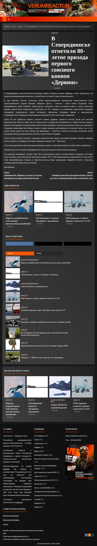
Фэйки (36, 507)
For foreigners (39, 436)
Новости (54, 33)
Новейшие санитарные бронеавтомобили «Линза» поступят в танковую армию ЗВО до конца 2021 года (71, 175)
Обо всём (38, 484)
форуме (6, 469)
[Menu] (9, 19)
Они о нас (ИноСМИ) (42, 488)
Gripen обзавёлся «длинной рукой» (34, 286)
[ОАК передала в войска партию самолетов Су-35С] (78, 201)
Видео (36, 451)
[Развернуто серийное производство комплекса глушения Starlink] (13, 321)
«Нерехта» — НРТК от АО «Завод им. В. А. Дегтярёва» (42, 358)
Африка (37, 447)
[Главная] (4, 19)
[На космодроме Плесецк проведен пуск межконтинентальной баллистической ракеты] (13, 332)
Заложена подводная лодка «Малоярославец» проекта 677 (43, 310)
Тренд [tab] (39, 253)
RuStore (19, 502)
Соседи (37, 499)
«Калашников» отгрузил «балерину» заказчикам (39, 275)
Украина (37, 503)
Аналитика (38, 444)
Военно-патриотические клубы (46, 459)
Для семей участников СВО (45, 472)
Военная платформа (11, 520)
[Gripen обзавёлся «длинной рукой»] (13, 285)
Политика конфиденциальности (15, 536)
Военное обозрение (11, 516)
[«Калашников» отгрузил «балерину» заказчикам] (48, 201)
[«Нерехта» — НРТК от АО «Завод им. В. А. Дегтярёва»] (13, 356)
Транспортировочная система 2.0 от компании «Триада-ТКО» (45, 346)
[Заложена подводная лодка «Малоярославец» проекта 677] (13, 309)
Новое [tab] (10, 253)
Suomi (36, 440)
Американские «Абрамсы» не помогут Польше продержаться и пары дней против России (23, 175)
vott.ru (5, 524)
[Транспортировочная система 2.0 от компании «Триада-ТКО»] (13, 344)
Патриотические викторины (45, 492)
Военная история (41, 455)
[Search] (93, 19)
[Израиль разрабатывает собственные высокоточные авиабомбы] (18, 201)
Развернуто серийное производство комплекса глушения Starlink (46, 322)
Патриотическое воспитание (46, 496)
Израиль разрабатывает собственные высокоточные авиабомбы (46, 263)
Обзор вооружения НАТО (30, 260)
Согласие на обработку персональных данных (21, 539)
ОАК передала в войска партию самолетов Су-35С (40, 298)
